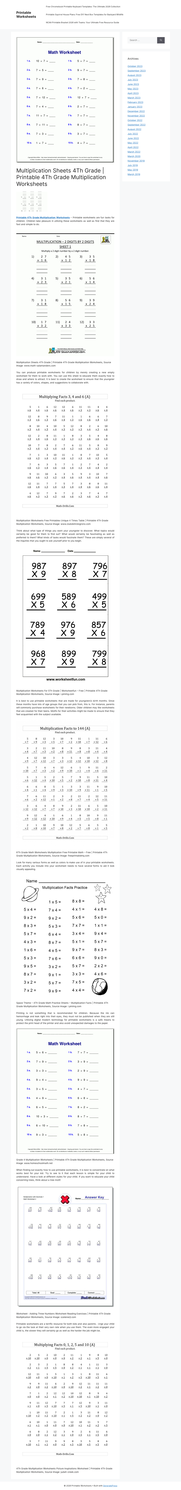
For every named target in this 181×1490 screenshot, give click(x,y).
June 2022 (133, 138)
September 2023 (137, 70)
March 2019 (134, 174)
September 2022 (136, 124)
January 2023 (135, 106)
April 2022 (133, 147)
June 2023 (133, 84)
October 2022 (135, 120)
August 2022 (134, 129)
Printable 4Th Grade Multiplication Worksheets (43, 217)
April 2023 (133, 93)
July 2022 (133, 133)
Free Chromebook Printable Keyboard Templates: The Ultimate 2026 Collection (83, 6)
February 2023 (135, 102)
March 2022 (134, 151)
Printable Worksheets (26, 15)
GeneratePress (110, 1485)
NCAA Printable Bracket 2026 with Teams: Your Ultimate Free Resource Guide (82, 22)
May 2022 (133, 142)
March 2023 (134, 97)
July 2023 (133, 79)
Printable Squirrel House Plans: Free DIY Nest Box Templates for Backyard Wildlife (84, 14)
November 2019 (136, 161)
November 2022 (136, 115)
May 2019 (133, 170)
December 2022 (136, 111)
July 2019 (133, 165)
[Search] (161, 40)
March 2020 (134, 156)
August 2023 (134, 75)
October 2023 (135, 66)
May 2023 (133, 88)
